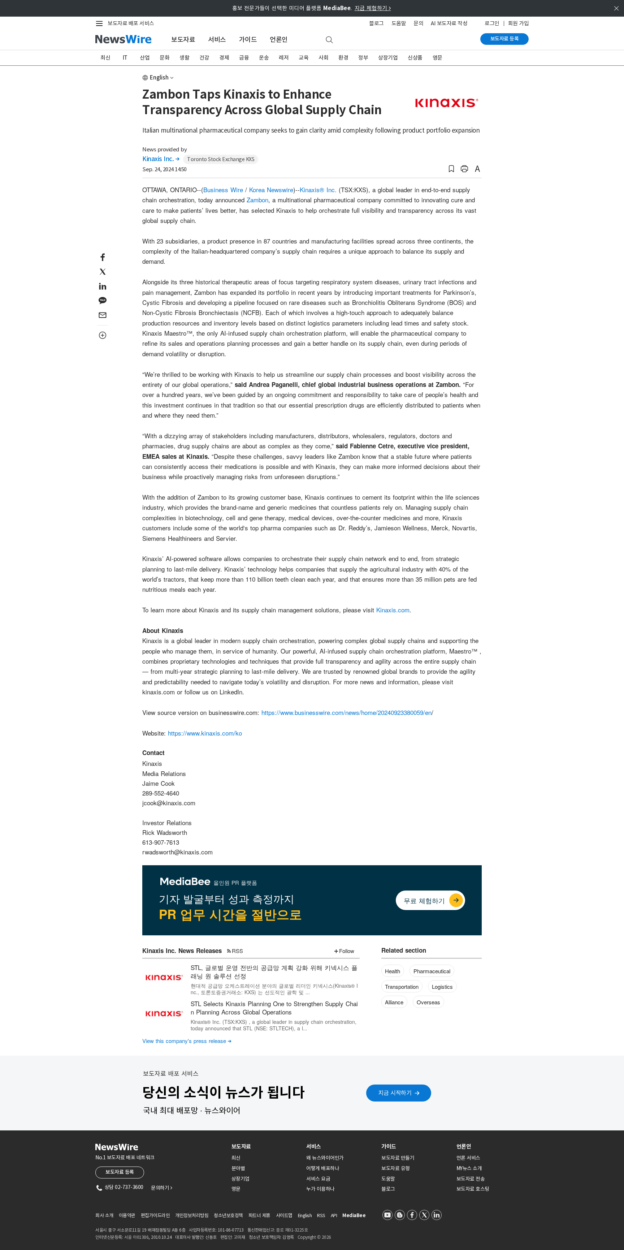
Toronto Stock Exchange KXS (220, 159)
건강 (204, 57)
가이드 (248, 39)
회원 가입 (518, 23)
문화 (164, 57)
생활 (184, 57)
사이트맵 (284, 1215)
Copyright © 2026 (314, 1237)
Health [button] (392, 971)
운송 (264, 57)
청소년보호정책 (228, 1215)
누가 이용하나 (320, 1189)
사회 (323, 57)
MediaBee (353, 1215)
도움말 (398, 23)
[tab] (266, 1146)
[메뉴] (100, 23)
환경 (343, 57)
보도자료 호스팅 (472, 1189)
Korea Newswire (271, 189)
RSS (237, 950)
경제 (224, 57)
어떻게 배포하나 (322, 1168)
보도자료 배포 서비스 (131, 23)
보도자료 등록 (504, 38)
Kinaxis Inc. (160, 159)
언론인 (279, 39)
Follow (346, 950)
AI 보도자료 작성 (449, 23)
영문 (437, 57)
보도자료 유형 (395, 1168)
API (334, 1215)
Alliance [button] (394, 1002)
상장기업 (388, 57)
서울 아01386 (136, 1237)
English (159, 77)
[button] (451, 168)
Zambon (257, 199)
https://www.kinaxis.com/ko (205, 732)
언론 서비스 (468, 1158)
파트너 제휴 (259, 1215)
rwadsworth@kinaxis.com (177, 851)
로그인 (492, 23)
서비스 (217, 39)
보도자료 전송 (470, 1179)
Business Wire (223, 189)
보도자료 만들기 (397, 1158)
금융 (244, 57)
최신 (105, 57)
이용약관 (127, 1215)
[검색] (329, 40)
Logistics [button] (442, 986)
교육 (303, 57)
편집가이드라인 (155, 1215)
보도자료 (183, 39)
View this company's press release (186, 1040)
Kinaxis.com (393, 609)
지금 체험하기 (373, 8)
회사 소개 (104, 1215)
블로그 (376, 23)
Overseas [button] (428, 1002)
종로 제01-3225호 (292, 1230)
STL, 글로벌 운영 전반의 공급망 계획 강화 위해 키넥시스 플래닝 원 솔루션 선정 (274, 971)
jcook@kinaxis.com (168, 802)
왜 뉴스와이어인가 (325, 1158)
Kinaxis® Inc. (318, 189)
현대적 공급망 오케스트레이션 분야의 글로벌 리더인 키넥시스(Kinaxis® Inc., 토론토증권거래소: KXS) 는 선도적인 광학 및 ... (274, 989)
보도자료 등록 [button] (119, 1172)
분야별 (238, 1168)
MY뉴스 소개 (469, 1168)
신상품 (415, 57)
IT (125, 57)
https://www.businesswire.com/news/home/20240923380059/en (346, 712)
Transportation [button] (402, 986)
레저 (284, 57)
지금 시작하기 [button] (395, 1092)
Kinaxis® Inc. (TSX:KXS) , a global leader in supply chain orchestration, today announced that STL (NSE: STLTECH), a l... (273, 1025)
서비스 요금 (318, 1179)
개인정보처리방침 (191, 1215)
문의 (418, 23)
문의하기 (161, 1188)
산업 (145, 57)
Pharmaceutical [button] (431, 971)
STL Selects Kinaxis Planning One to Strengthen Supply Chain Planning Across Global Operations (274, 1008)
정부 (363, 57)
